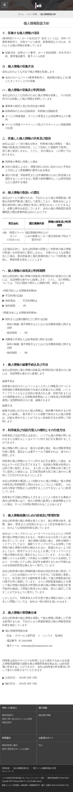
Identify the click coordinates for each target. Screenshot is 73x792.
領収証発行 (7, 722)
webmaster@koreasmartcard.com (36, 645)
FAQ (40, 745)
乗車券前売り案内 (9, 745)
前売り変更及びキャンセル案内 (15, 749)
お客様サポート (46, 738)
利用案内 (6, 738)
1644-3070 (24, 785)
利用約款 (6, 768)
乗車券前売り (8, 715)
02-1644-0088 (25, 640)
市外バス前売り (9, 708)
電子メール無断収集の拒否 (44, 768)
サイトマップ (8, 771)
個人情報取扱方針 (21, 768)
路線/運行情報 (45, 715)
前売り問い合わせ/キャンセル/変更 (17, 719)
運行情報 (43, 708)
